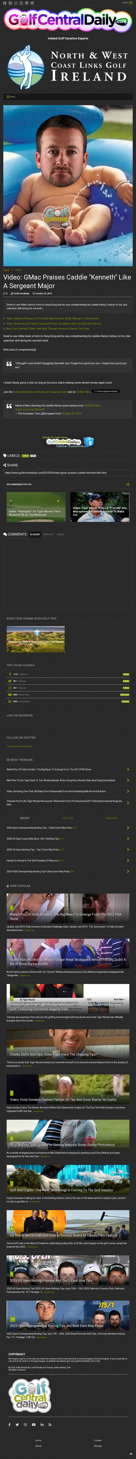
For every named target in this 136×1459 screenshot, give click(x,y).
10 (12, 1319)
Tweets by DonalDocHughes (20, 746)
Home (6, 270)
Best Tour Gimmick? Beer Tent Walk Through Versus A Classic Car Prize (47, 328)
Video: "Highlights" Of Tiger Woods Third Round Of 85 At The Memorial (34, 513)
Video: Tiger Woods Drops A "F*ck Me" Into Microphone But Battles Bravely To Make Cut (100, 511)
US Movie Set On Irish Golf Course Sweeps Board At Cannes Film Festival (63, 1235)
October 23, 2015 (72, 413)
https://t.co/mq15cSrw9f (29, 409)
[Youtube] (21, 3)
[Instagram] (15, 3)
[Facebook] (4, 3)
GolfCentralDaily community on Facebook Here (40, 391)
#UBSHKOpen (92, 405)
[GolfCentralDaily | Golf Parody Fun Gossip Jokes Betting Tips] (68, 31)
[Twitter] (10, 3)
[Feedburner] (32, 3)
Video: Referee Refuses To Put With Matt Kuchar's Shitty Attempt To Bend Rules (52, 318)
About (38, 1446)
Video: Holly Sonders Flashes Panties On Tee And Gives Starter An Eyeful (63, 1100)
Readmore (29, 930)
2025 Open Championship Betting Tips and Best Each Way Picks (56, 1326)
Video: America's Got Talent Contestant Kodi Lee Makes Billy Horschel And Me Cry (53, 323)
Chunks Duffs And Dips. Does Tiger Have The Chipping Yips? (53, 1054)
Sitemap (98, 1446)
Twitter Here (83, 391)
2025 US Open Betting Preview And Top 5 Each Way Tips (51, 1281)
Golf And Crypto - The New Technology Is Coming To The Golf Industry (61, 1190)
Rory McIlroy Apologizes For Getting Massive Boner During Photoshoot (62, 1145)
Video (18, 270)
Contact (98, 1440)
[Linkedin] (26, 3)
